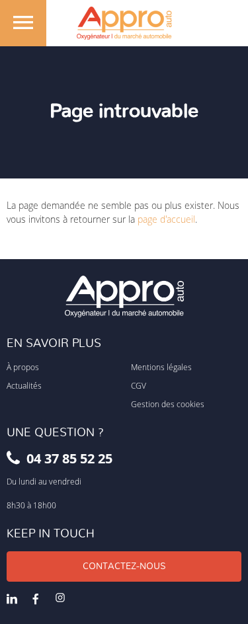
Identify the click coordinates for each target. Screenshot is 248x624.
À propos (23, 367)
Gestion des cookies (167, 404)
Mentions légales (161, 367)
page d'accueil (166, 219)
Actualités (24, 385)
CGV (138, 385)
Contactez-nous (124, 566)
